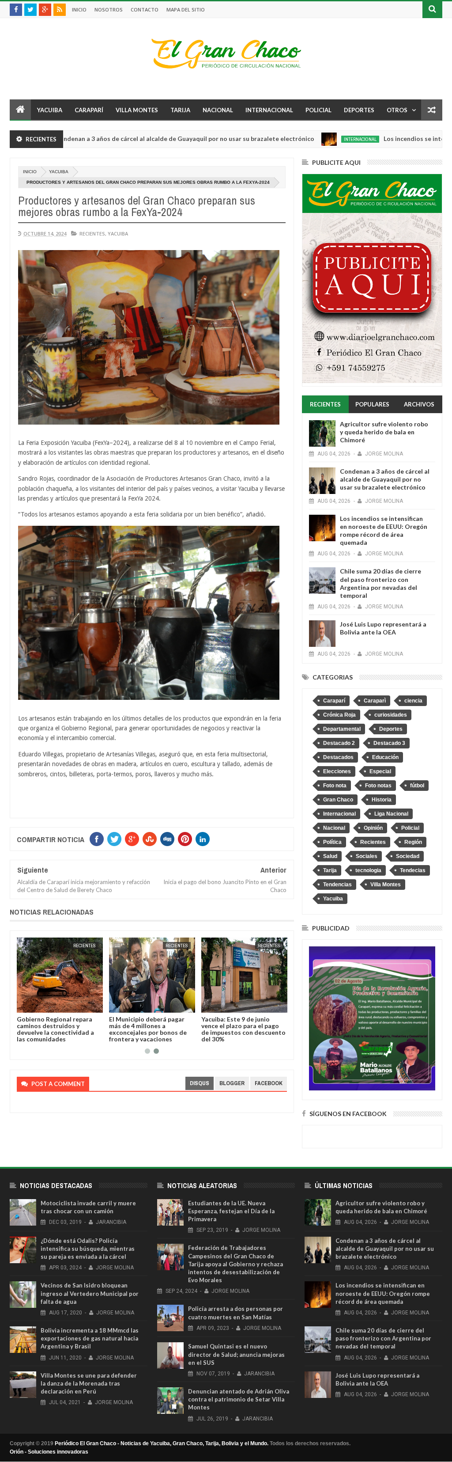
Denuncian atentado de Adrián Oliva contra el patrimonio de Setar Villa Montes (238, 1399)
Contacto (144, 9)
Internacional (269, 110)
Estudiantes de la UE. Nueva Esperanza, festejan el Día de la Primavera (231, 1211)
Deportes (359, 110)
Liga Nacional (391, 814)
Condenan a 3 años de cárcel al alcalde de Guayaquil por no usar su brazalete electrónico (140, 138)
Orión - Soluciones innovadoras (49, 1452)
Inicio (79, 9)
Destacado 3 (389, 743)
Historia (382, 800)
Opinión (373, 828)
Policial (318, 110)
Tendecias (413, 870)
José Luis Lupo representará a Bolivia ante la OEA (383, 628)
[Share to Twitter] (35, 1004)
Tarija (180, 110)
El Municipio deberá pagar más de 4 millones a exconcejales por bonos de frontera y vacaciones (55, 1029)
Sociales (366, 856)
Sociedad (407, 856)
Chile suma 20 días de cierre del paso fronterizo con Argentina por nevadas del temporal (380, 583)
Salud (330, 856)
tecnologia (368, 870)
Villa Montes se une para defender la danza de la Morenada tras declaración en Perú (89, 1383)
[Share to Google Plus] (45, 1004)
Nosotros (108, 9)
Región (413, 842)
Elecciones (337, 771)
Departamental (342, 729)
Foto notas (378, 785)
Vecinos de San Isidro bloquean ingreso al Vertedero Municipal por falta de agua (90, 1293)
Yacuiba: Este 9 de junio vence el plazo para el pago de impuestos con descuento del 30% (151, 1029)
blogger (232, 1083)
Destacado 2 (339, 743)
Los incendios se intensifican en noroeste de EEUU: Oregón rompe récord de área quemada (383, 531)
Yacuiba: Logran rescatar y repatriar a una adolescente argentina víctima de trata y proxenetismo (242, 1029)
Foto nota (335, 785)
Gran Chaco (338, 800)
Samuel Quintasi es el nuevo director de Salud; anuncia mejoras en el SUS (236, 1354)
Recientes (92, 233)
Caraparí (89, 110)
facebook (268, 1083)
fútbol (417, 785)
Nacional (218, 110)
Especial (380, 771)
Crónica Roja (339, 715)
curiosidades (390, 715)
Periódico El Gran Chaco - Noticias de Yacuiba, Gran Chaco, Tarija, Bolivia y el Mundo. (161, 1443)
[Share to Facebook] (25, 1004)
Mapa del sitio (185, 9)
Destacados (338, 757)
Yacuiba (49, 110)
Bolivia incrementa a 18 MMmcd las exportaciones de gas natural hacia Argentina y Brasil (90, 1338)
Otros (397, 110)
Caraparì (375, 701)
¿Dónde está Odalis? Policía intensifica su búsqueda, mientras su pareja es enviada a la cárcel (88, 1248)
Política (332, 842)
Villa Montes (137, 110)
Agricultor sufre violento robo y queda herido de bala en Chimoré (384, 432)
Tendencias (337, 884)
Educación (385, 757)
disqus (199, 1083)
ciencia (413, 701)
